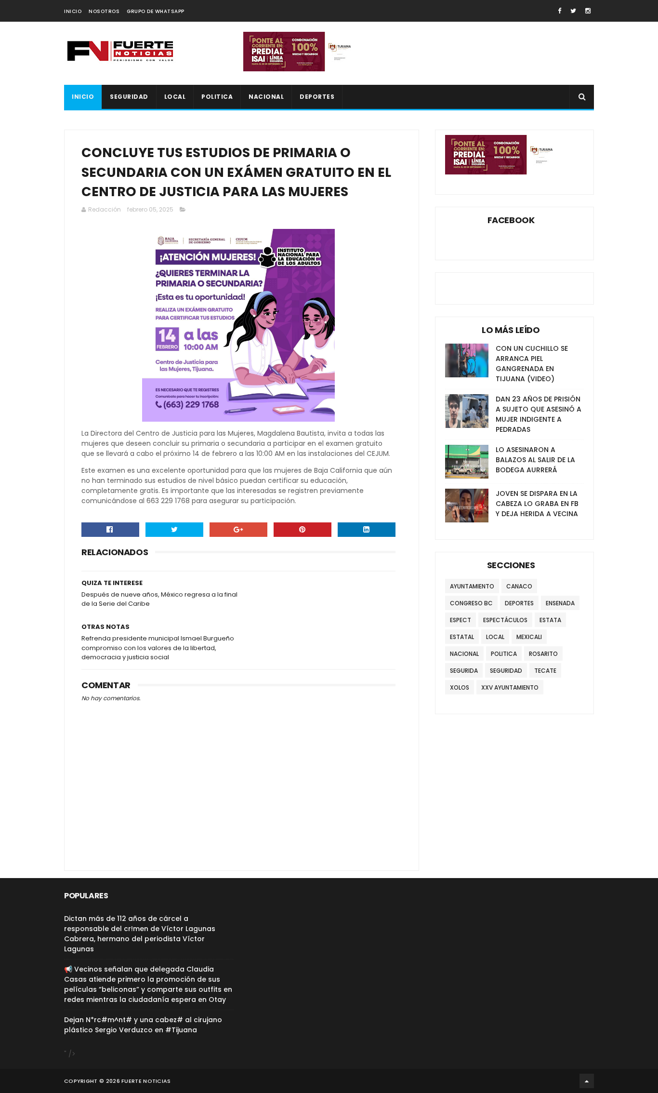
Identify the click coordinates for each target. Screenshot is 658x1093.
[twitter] (573, 11)
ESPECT (460, 620)
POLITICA (217, 97)
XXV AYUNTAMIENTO (510, 687)
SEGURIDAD (129, 97)
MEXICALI (529, 637)
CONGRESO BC (471, 603)
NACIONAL (266, 97)
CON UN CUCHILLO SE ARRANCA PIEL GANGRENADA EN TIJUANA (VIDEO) (532, 364)
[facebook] (559, 11)
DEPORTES (317, 97)
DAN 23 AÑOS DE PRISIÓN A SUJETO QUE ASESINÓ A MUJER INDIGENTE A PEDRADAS (538, 414)
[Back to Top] (586, 1081)
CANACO (519, 586)
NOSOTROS (104, 11)
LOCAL (175, 97)
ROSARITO (543, 654)
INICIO (72, 11)
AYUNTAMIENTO (472, 586)
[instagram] (588, 11)
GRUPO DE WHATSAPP (155, 11)
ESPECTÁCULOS (505, 620)
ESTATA (550, 620)
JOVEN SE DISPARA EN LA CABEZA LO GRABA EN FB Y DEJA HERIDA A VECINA (537, 504)
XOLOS (459, 687)
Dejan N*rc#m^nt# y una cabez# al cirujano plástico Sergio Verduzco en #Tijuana (143, 1025)
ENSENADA (560, 603)
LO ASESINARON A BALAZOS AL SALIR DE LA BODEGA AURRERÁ (535, 460)
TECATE (545, 670)
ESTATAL (462, 637)
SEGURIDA (464, 670)
